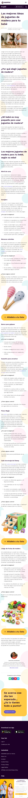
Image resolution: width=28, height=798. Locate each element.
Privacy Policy (5, 764)
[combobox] (21, 789)
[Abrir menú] (26, 2)
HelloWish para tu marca (8, 753)
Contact (3, 759)
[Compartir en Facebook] (12, 678)
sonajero (3, 211)
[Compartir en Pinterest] (15, 678)
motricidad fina (11, 85)
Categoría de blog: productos (15, 28)
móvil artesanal (8, 186)
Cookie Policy (4, 761)
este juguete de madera (7, 333)
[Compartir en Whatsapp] (10, 678)
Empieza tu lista (10, 711)
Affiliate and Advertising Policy (9, 770)
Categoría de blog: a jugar (14, 29)
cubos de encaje (11, 464)
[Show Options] (26, 789)
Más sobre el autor (14, 667)
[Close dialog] (27, 779)
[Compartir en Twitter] (18, 678)
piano (5, 414)
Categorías (20, 6)
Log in (3, 741)
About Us (3, 756)
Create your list (5, 744)
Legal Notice (4, 767)
